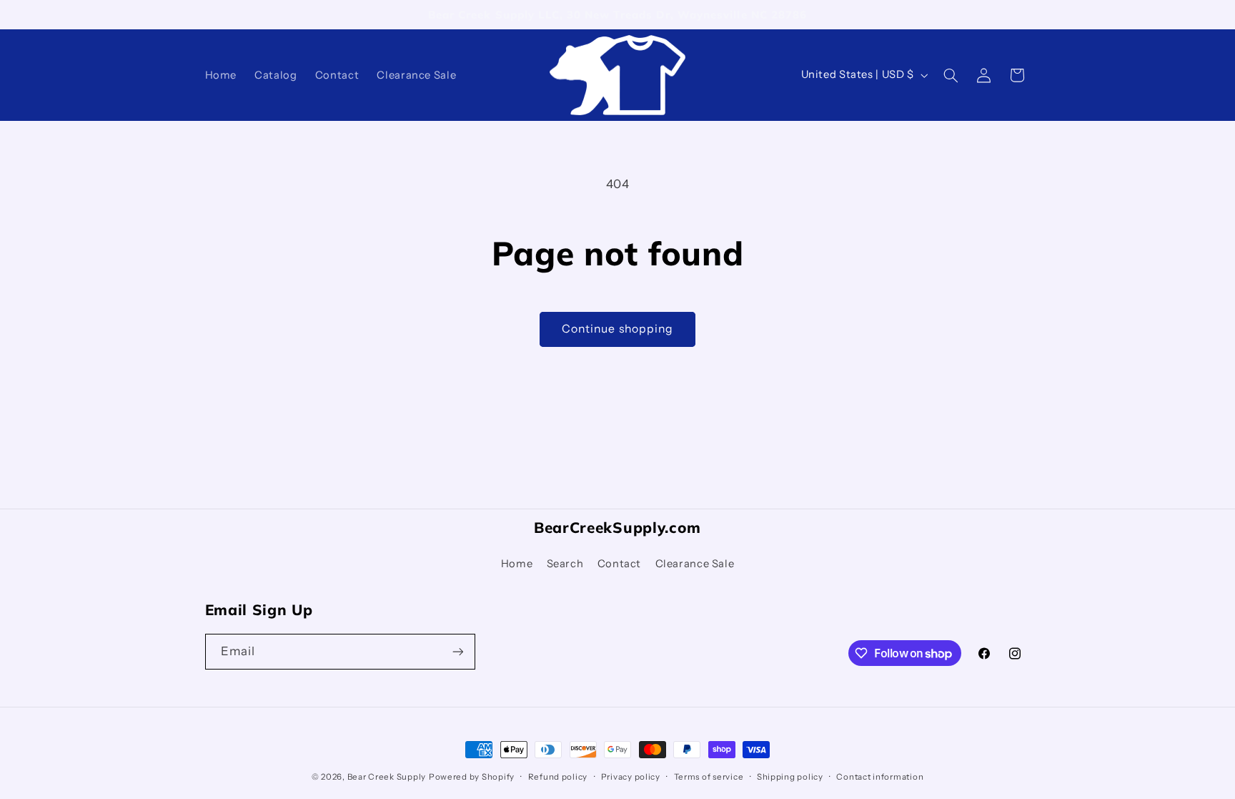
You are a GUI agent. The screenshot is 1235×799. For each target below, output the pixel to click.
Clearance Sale (695, 563)
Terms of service (709, 777)
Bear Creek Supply (387, 777)
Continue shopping (617, 328)
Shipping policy (790, 777)
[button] (950, 75)
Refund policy (558, 777)
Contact (619, 563)
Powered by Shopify (472, 777)
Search (565, 563)
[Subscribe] (457, 651)
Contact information (879, 777)
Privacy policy (630, 777)
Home (517, 563)
